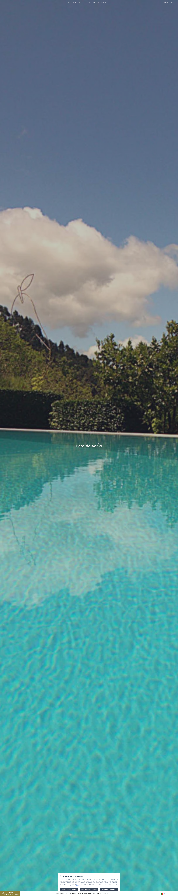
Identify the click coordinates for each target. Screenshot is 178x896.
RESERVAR (169, 2)
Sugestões (82, 2)
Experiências (92, 2)
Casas (74, 2)
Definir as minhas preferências (89, 889)
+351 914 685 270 (87, 893)
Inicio (68, 2)
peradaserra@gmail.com (101, 893)
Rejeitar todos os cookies (69, 889)
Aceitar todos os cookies (108, 889)
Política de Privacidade (82, 885)
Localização (102, 2)
